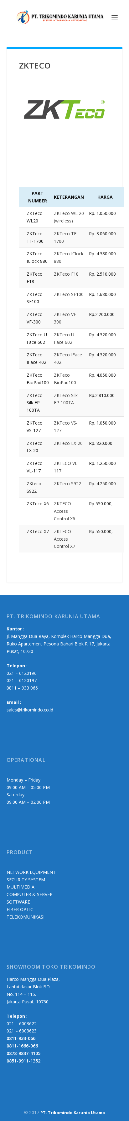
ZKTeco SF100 (69, 294)
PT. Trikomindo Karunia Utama (72, 1112)
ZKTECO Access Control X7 (64, 538)
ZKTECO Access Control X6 (64, 511)
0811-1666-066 (22, 1046)
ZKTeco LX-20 (68, 443)
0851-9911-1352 (23, 1061)
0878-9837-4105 (23, 1053)
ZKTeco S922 (67, 484)
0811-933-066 (21, 1038)
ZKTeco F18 (66, 274)
